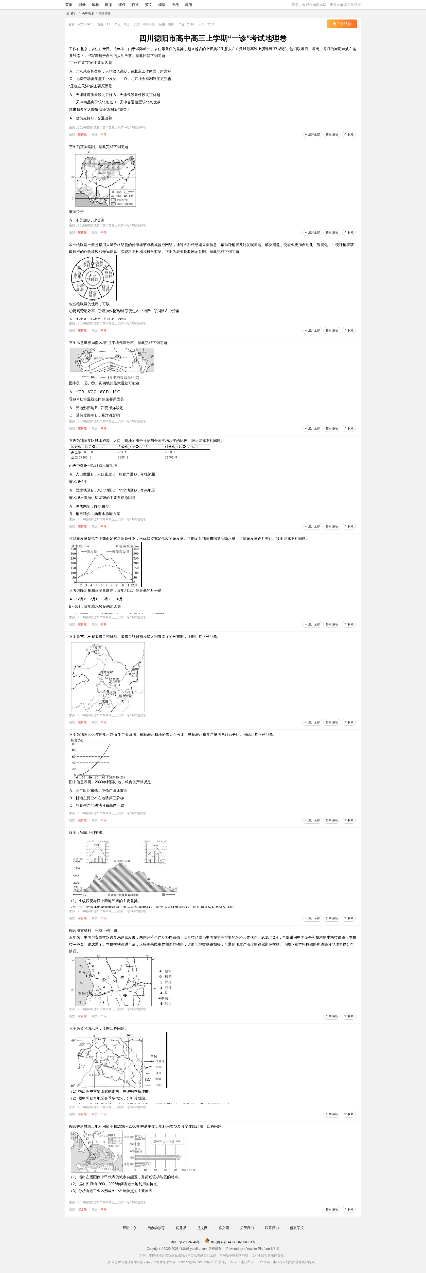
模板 (162, 4)
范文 (148, 4)
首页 (68, 4)
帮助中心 (129, 1228)
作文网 (224, 1228)
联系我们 (272, 1228)
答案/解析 (332, 134)
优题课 (181, 1228)
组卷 (82, 4)
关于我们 (247, 1228)
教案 (108, 4)
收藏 (350, 134)
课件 (122, 4)
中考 (175, 4)
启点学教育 (156, 1228)
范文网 (202, 1228)
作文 (135, 4)
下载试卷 (343, 24)
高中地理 (88, 13)
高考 (188, 4)
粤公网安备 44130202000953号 (232, 1242)
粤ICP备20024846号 (185, 1242)
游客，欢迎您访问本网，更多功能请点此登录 (326, 5)
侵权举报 (297, 1228)
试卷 (95, 4)
